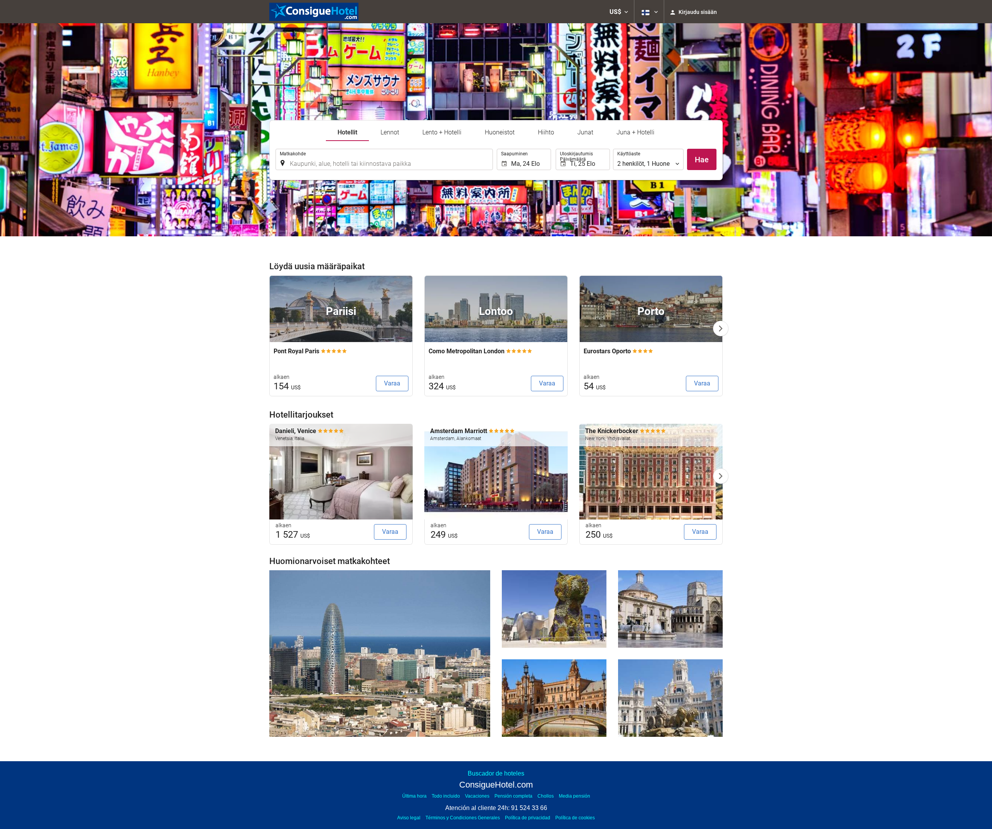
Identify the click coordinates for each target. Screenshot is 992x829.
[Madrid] (670, 698)
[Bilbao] (554, 609)
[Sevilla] (554, 698)
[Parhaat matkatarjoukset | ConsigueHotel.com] (313, 11)
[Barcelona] (379, 653)
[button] (619, 11)
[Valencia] (670, 609)
